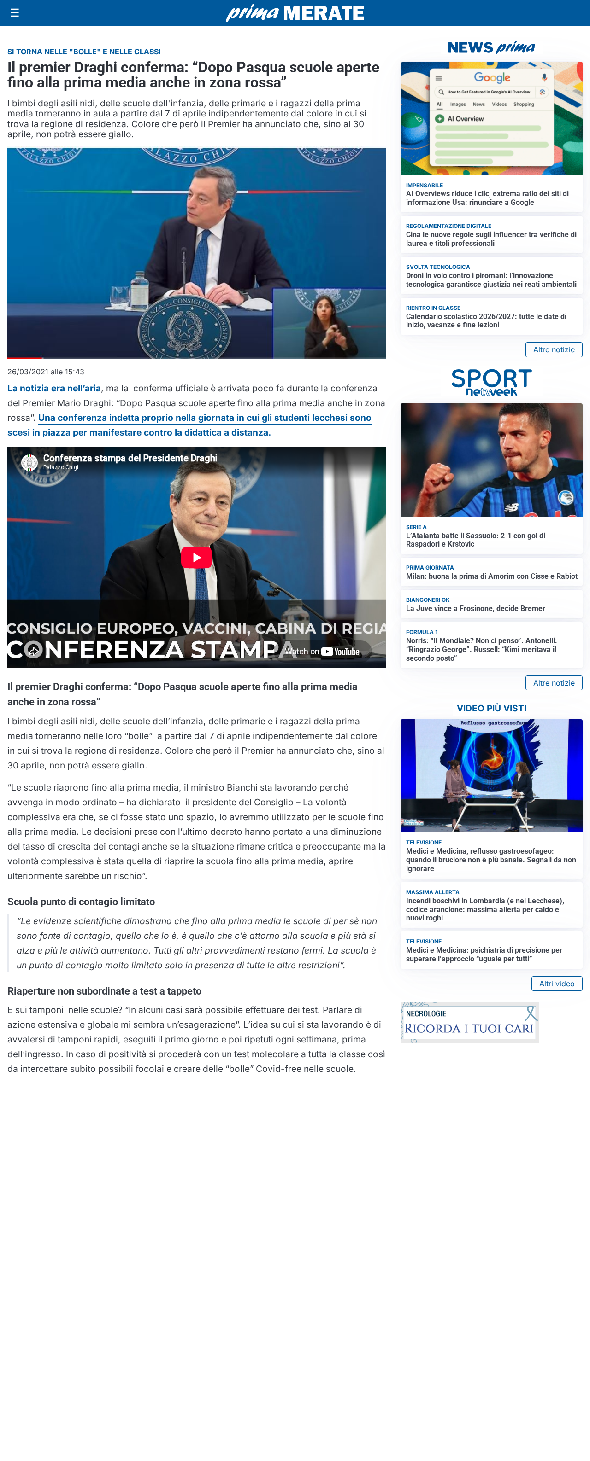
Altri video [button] (557, 983)
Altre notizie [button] (554, 349)
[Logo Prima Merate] (295, 13)
